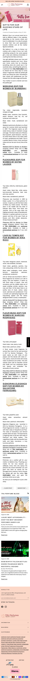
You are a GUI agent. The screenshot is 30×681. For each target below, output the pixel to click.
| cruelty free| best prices (19, 640)
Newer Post (22, 488)
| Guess (18, 637)
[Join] (27, 598)
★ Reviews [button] (28, 342)
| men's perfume (11, 637)
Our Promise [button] (5, 632)
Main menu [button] (4, 627)
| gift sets (9, 638)
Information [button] (5, 622)
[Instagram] (6, 607)
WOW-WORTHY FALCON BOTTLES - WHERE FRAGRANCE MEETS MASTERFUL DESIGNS (14, 564)
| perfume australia (17, 638)
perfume (3, 637)
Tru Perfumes (14, 679)
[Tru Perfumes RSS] (28, 493)
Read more (4, 535)
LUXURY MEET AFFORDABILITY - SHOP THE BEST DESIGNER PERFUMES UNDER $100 (13, 520)
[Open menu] (3, 5)
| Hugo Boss (9, 644)
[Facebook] (2, 607)
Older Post (7, 488)
